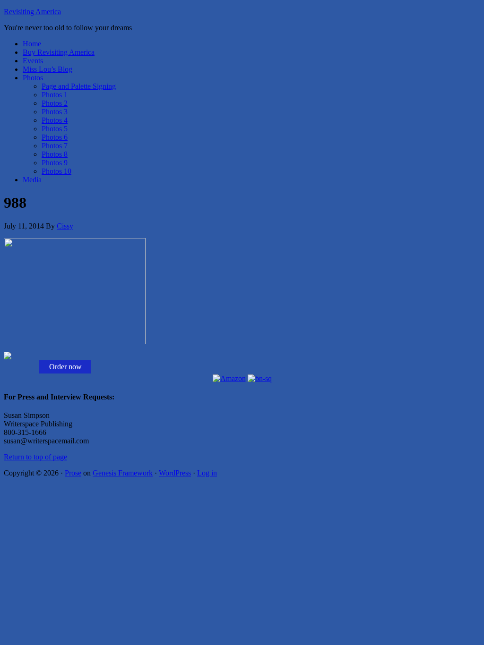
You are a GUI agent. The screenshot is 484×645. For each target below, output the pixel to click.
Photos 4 (55, 120)
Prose (73, 473)
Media (32, 180)
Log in (207, 473)
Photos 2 (55, 103)
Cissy (65, 226)
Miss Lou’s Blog (47, 69)
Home (32, 44)
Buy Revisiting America (59, 52)
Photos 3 (55, 112)
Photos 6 (55, 137)
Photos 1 (55, 95)
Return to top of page (35, 457)
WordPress (175, 473)
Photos (33, 78)
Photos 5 (55, 129)
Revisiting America (32, 12)
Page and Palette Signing (79, 86)
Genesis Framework (123, 473)
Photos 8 (55, 154)
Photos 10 (56, 171)
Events (33, 61)
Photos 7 (55, 146)
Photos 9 (55, 163)
